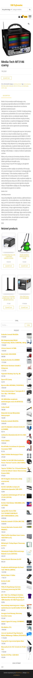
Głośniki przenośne (17, 84)
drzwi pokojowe (27, 84)
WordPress (19, 673)
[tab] (7, 96)
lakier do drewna (17, 86)
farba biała (3, 86)
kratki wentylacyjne (9, 86)
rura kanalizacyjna (24, 86)
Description (6, 96)
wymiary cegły (4, 88)
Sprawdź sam (6, 78)
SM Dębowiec (16, 5)
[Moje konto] (19, 16)
